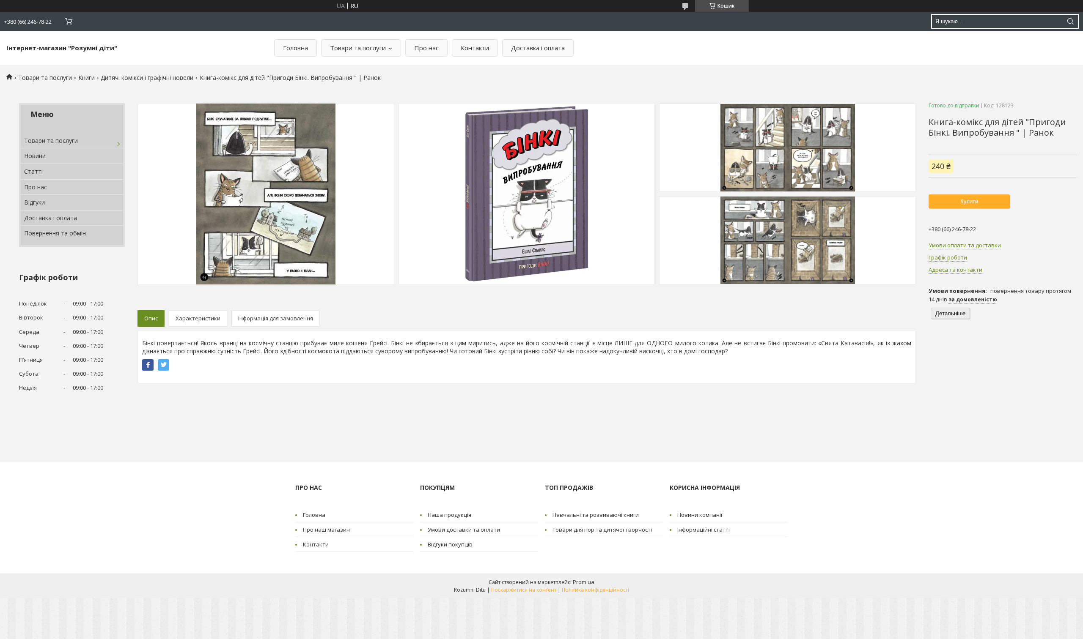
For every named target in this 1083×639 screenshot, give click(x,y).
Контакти (475, 48)
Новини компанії (699, 515)
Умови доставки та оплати (464, 529)
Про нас (426, 48)
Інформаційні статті (703, 529)
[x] (163, 365)
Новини (35, 156)
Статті (33, 171)
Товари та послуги (358, 48)
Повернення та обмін (55, 233)
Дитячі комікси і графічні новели (147, 78)
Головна (295, 48)
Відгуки (34, 202)
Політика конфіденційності (595, 589)
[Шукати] (1070, 21)
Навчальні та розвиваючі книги (595, 515)
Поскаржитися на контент (523, 589)
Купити (969, 201)
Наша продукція (449, 515)
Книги (86, 78)
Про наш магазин (326, 529)
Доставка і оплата (538, 48)
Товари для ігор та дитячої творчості (602, 529)
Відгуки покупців (450, 544)
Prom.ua (583, 582)
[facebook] (148, 365)
